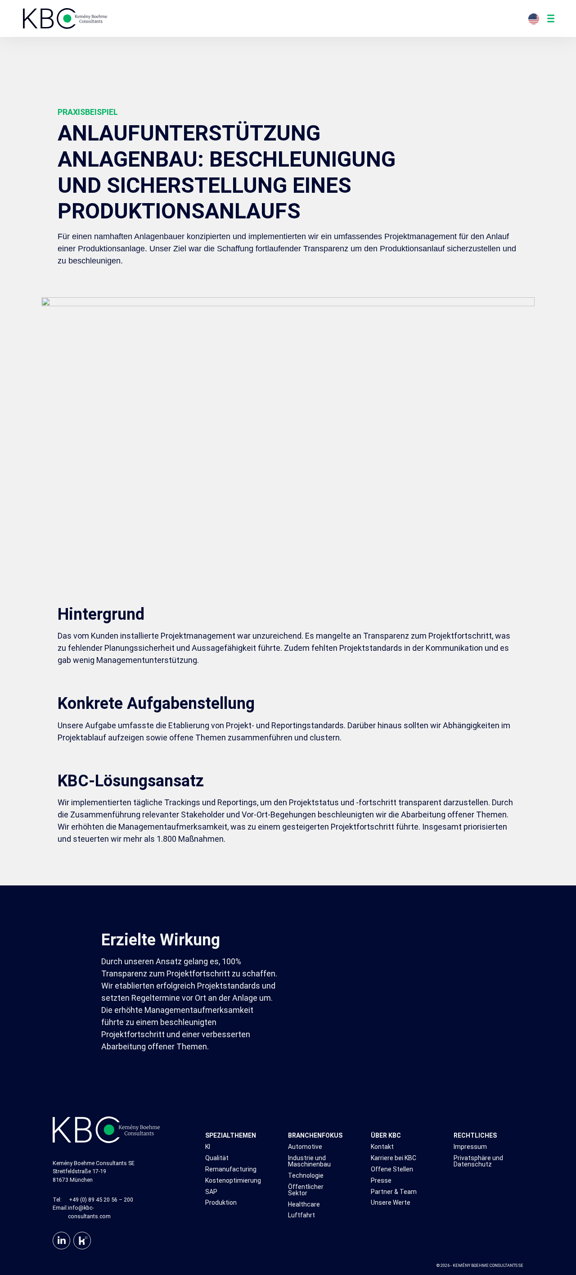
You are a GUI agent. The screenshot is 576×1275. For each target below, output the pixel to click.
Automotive (305, 1146)
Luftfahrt (301, 1215)
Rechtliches (475, 1135)
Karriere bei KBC (393, 1158)
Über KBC (386, 1135)
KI (207, 1146)
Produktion (221, 1202)
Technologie (306, 1175)
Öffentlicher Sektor (306, 1190)
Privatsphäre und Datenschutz (478, 1161)
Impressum (470, 1146)
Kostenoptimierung (231, 1180)
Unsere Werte (390, 1202)
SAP (211, 1192)
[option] (536, 19)
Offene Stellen (392, 1169)
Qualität (217, 1158)
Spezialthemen (230, 1135)
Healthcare (304, 1204)
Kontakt (382, 1146)
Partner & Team (394, 1192)
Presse (381, 1180)
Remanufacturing (230, 1169)
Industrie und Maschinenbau (309, 1161)
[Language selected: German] (536, 18)
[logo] (65, 18)
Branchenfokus (314, 1135)
